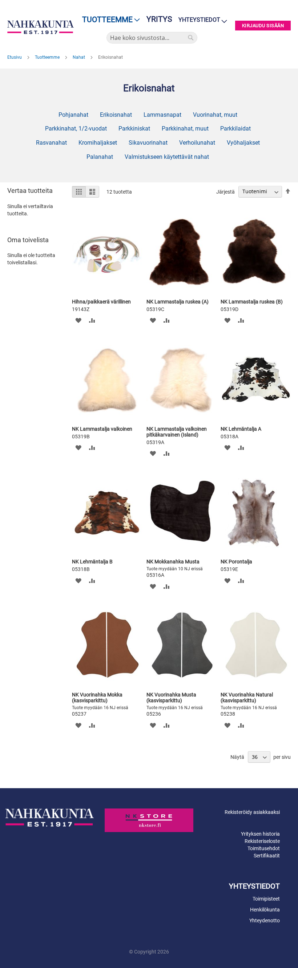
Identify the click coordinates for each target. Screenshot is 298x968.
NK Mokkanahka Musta (173, 561)
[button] (78, 320)
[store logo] (40, 27)
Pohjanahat (73, 114)
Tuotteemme (48, 57)
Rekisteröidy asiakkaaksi (252, 812)
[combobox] (151, 38)
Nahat (79, 57)
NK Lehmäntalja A (241, 429)
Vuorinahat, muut (215, 114)
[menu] (109, 19)
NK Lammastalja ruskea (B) (252, 302)
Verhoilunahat (197, 142)
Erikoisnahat (116, 114)
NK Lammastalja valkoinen (102, 429)
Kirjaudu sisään (263, 25)
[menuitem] (109, 19)
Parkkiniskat (134, 128)
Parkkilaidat (235, 128)
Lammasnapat (162, 114)
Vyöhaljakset (243, 142)
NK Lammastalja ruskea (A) (177, 302)
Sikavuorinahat (148, 142)
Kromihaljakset (97, 142)
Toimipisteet (266, 899)
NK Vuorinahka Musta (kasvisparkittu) (171, 697)
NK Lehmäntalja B (92, 561)
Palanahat (99, 156)
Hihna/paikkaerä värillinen (101, 302)
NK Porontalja (236, 561)
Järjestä (225, 191)
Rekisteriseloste (262, 841)
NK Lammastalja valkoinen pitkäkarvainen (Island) (176, 432)
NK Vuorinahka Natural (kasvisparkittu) (247, 697)
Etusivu (15, 57)
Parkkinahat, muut (185, 128)
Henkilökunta (265, 910)
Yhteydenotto (264, 920)
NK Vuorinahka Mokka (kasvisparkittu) (97, 697)
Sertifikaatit (267, 856)
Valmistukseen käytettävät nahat (167, 156)
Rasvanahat (51, 142)
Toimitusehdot (263, 848)
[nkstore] (149, 820)
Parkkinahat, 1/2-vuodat (76, 128)
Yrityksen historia (260, 834)
